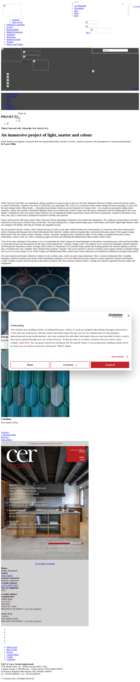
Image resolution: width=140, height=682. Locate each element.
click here (24, 343)
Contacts (16, 20)
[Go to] (38, 69)
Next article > (7, 440)
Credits (10, 657)
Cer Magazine (80, 6)
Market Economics (15, 32)
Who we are (17, 22)
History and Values (15, 44)
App (76, 11)
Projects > (5, 437)
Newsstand (79, 8)
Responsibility (13, 29)
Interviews (11, 37)
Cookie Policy (13, 654)
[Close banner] (128, 316)
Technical (11, 34)
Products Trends (14, 39)
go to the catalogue (32, 609)
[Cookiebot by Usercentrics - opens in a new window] (110, 316)
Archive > (5, 432)
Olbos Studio (6, 575)
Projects (10, 42)
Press (76, 13)
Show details (117, 357)
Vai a (88, 32)
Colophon (11, 659)
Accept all (110, 365)
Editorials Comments (16, 25)
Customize (68, 365)
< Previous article (8, 435)
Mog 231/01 (12, 650)
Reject (30, 365)
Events (9, 27)
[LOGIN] (133, 4)
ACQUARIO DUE (9, 585)
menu (76, 3)
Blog (76, 15)
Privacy (10, 652)
